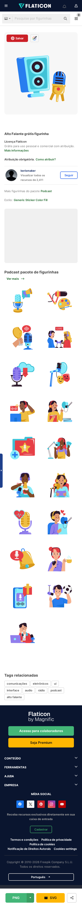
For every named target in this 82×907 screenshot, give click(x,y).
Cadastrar (41, 829)
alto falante (14, 697)
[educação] (59, 411)
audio (28, 690)
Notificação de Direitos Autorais (29, 848)
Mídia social (41, 794)
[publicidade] (22, 300)
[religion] (22, 596)
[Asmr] (22, 337)
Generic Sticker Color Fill (30, 200)
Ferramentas (15, 767)
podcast (56, 690)
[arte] (59, 300)
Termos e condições (24, 839)
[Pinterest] (41, 804)
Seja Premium (41, 743)
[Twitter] (30, 804)
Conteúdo (12, 758)
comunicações (17, 683)
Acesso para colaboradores (41, 731)
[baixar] (22, 374)
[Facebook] (20, 804)
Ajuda (9, 776)
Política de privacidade (56, 839)
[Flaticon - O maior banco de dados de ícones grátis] (35, 5)
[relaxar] (59, 559)
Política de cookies (42, 844)
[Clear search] (56, 18)
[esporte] (59, 596)
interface (13, 690)
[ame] (59, 522)
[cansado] (22, 633)
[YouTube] (62, 804)
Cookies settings (65, 848)
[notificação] (22, 559)
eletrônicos (40, 683)
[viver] (59, 337)
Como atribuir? (46, 159)
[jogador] (59, 485)
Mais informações (16, 150)
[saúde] (22, 522)
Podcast (46, 191)
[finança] (59, 448)
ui (55, 683)
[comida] (22, 485)
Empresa (11, 785)
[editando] (22, 411)
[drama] (59, 374)
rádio (41, 690)
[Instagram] (51, 804)
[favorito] (22, 448)
